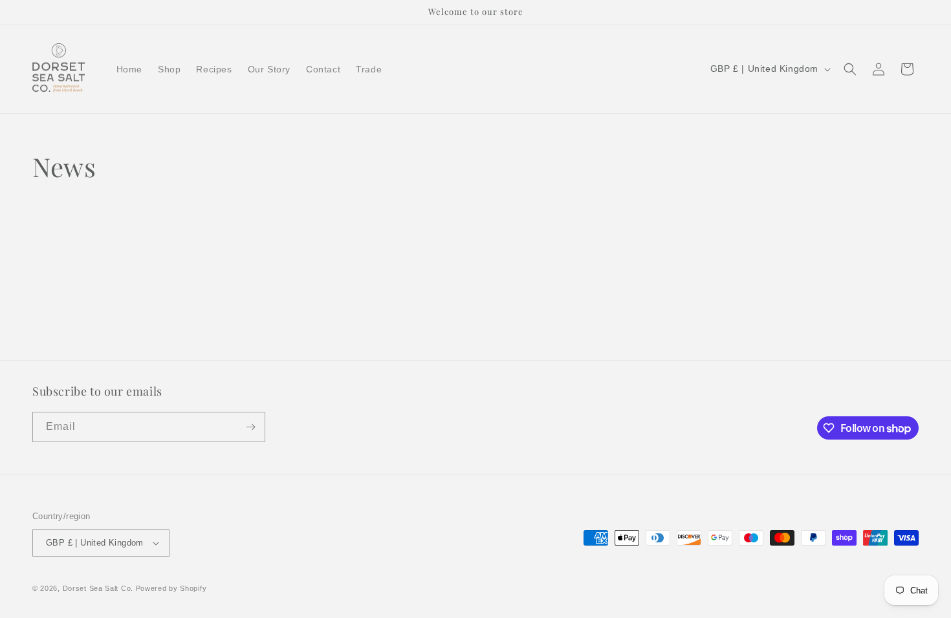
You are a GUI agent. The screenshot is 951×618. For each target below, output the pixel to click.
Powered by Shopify (171, 588)
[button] (850, 69)
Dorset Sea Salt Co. (98, 588)
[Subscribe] (250, 427)
